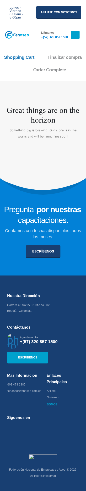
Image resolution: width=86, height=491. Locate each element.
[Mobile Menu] (75, 35)
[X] (18, 427)
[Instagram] (25, 427)
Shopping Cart (19, 57)
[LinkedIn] (33, 427)
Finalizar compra (65, 57)
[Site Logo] (18, 35)
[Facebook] (10, 427)
